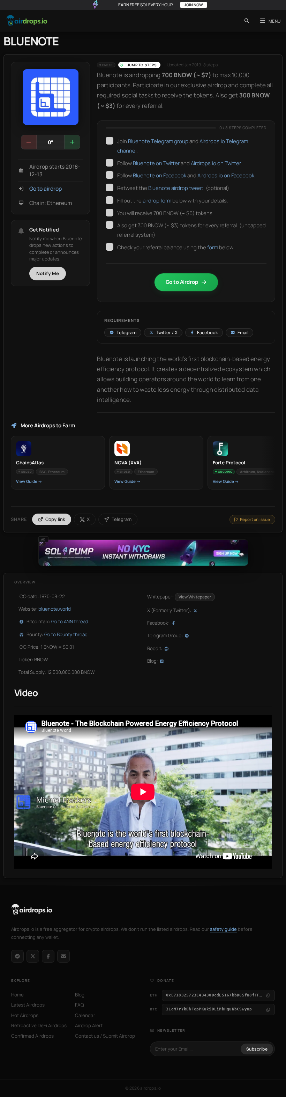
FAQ (79, 1005)
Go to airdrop (45, 188)
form (213, 247)
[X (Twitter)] (33, 956)
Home (17, 995)
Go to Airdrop (182, 282)
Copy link (55, 519)
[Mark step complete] (109, 141)
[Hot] (72, 142)
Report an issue (255, 519)
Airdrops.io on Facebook (225, 175)
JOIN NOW (193, 4)
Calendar (85, 1015)
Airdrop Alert (89, 1025)
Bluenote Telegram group (158, 141)
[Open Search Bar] (246, 20)
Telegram (121, 519)
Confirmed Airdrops (32, 1036)
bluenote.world (54, 609)
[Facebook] (48, 956)
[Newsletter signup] (63, 956)
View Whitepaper (195, 597)
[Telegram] (17, 956)
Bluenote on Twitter (156, 163)
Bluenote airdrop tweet (175, 188)
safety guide (223, 929)
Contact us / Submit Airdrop (105, 1036)
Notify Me (47, 273)
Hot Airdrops (24, 1015)
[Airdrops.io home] (32, 909)
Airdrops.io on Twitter (216, 163)
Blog (79, 995)
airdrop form (157, 200)
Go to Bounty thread (66, 634)
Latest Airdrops (28, 1005)
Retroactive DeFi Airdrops (39, 1025)
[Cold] (29, 142)
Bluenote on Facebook (159, 175)
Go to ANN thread (69, 621)
